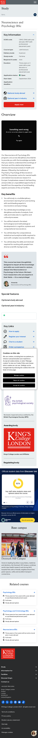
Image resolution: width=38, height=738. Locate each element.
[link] (19, 93)
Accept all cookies (19, 385)
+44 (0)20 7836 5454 (7, 686)
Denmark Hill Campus (13, 558)
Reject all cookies (19, 380)
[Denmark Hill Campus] (19, 545)
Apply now (19, 104)
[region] (19, 369)
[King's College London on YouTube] (19, 702)
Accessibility (5, 728)
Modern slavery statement (10, 720)
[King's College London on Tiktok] (23, 702)
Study (5, 8)
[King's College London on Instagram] (11, 702)
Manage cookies (7, 732)
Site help (4, 724)
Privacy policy (6, 716)
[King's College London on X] (7, 702)
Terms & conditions (8, 712)
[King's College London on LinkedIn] (15, 702)
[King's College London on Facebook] (3, 702)
